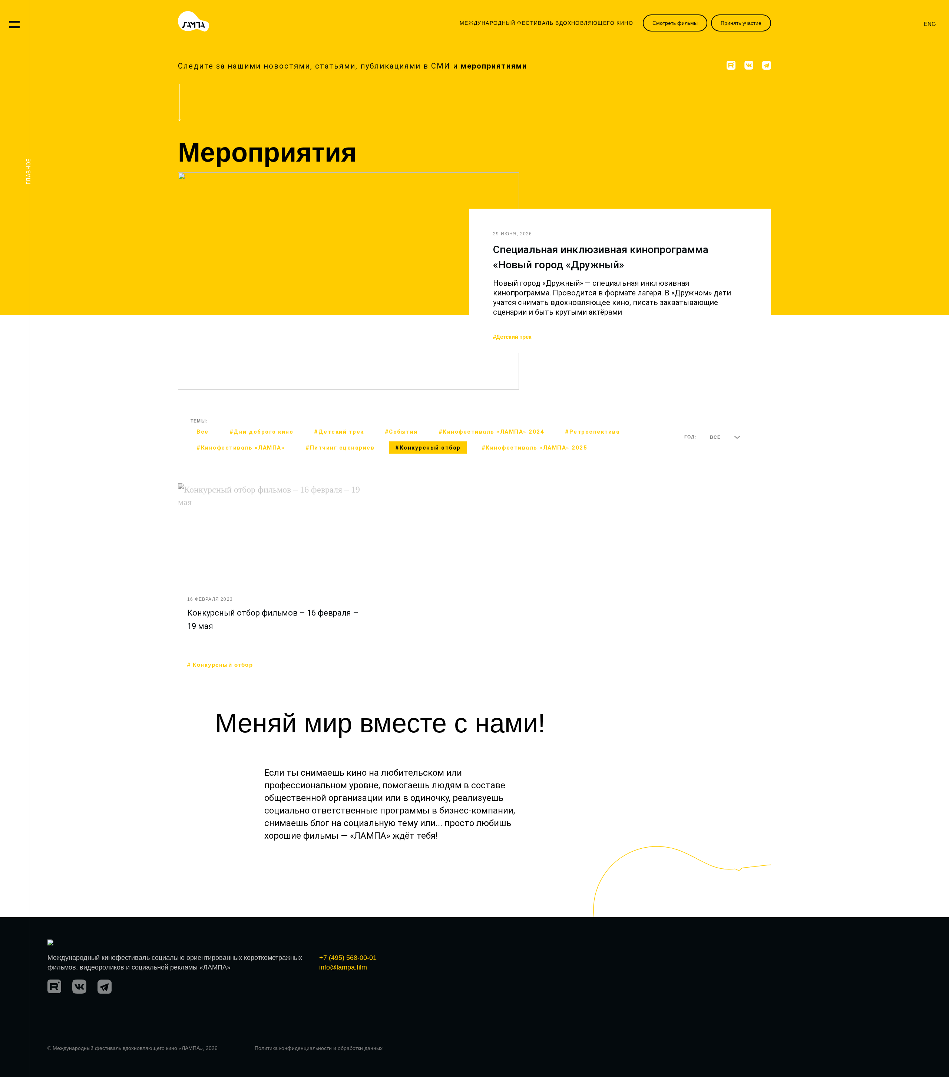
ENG (930, 24)
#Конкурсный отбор (428, 447)
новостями (287, 66)
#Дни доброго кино (261, 431)
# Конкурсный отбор (220, 665)
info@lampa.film (343, 967)
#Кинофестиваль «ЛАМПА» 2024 (492, 431)
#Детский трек (512, 337)
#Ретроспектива (592, 431)
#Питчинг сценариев (339, 447)
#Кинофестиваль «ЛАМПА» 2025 (535, 447)
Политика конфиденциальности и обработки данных (319, 1048)
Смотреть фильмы (675, 23)
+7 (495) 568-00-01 (348, 957)
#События (401, 431)
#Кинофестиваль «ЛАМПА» (240, 447)
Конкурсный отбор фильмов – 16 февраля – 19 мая (272, 619)
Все (202, 431)
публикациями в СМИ (405, 66)
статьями (335, 66)
